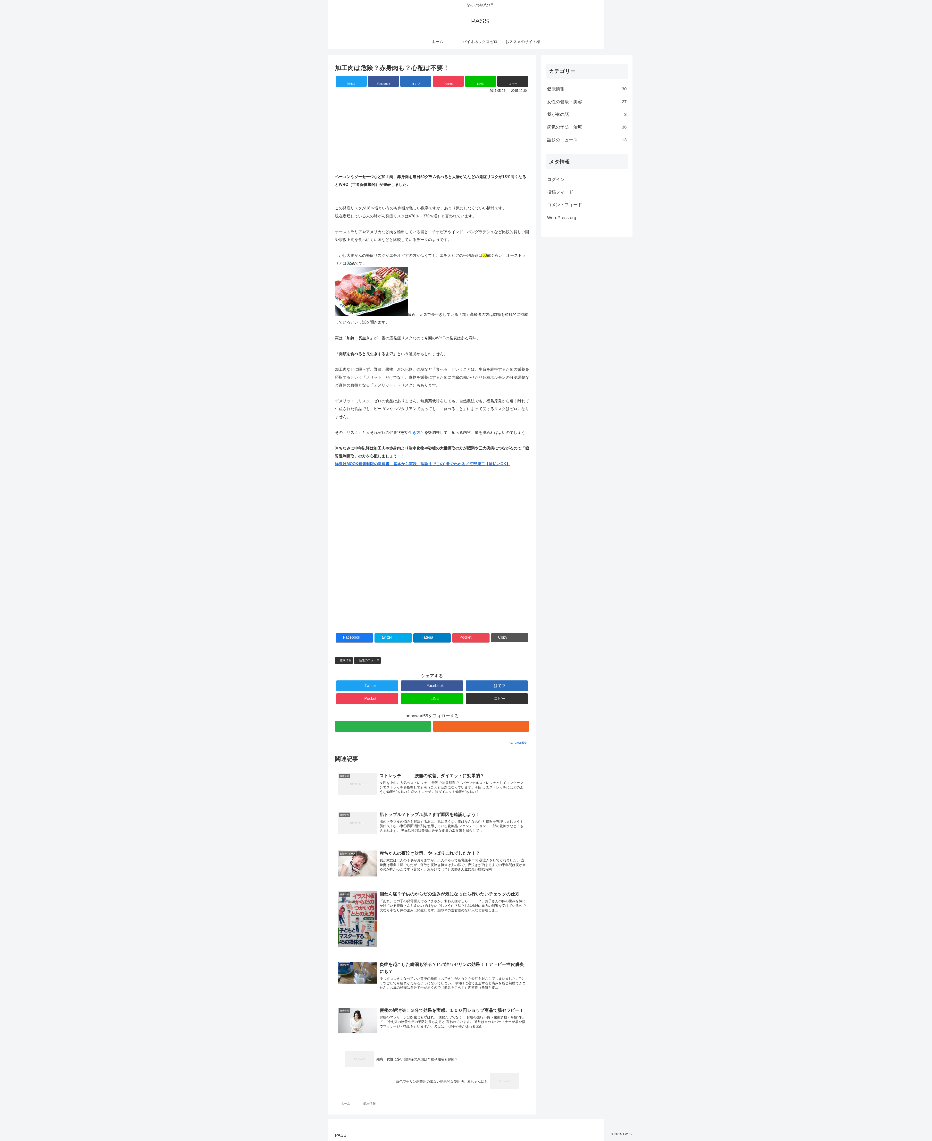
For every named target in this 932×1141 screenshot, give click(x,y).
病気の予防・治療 (587, 127)
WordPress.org (561, 217)
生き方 (414, 432)
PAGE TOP (908, 1103)
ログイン (556, 179)
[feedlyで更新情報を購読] (383, 726)
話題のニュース (369, 660)
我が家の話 (587, 114)
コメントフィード (564, 204)
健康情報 (345, 660)
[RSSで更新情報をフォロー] (481, 726)
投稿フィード (560, 192)
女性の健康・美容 (587, 101)
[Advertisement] (432, 131)
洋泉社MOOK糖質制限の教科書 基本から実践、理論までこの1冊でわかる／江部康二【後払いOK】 (422, 464)
